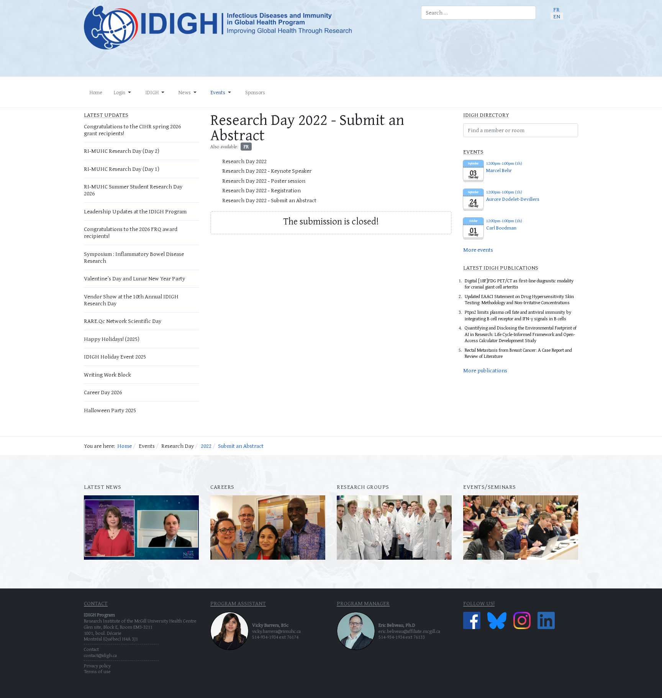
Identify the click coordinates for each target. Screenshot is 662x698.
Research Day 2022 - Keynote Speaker (266, 171)
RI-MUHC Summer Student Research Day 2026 (133, 189)
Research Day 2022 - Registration (261, 190)
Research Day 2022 (244, 161)
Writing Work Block (107, 374)
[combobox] (478, 13)
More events (478, 250)
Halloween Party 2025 (110, 410)
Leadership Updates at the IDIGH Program (135, 211)
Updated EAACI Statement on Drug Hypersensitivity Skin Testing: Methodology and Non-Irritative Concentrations (519, 299)
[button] (123, 92)
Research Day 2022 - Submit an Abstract (269, 200)
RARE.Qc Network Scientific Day (122, 321)
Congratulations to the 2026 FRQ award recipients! (130, 232)
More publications (485, 370)
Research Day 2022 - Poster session (263, 181)
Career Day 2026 (103, 392)
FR (246, 146)
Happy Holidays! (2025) (111, 339)
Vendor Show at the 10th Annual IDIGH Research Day (131, 299)
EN (556, 16)
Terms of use (97, 671)
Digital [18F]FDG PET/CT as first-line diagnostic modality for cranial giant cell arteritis (519, 284)
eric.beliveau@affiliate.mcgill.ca (409, 631)
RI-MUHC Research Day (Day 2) (121, 151)
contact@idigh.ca (100, 655)
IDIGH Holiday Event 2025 (115, 356)
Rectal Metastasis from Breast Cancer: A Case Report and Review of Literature (518, 353)
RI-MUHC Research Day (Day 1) (121, 169)
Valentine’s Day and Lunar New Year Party (134, 278)
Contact (91, 649)
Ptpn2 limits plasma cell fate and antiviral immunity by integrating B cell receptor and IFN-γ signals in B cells (518, 315)
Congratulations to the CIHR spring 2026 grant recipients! (132, 129)
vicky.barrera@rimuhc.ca (276, 631)
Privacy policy (97, 665)
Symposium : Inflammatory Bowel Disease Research (134, 257)
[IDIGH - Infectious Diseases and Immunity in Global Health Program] (247, 27)
